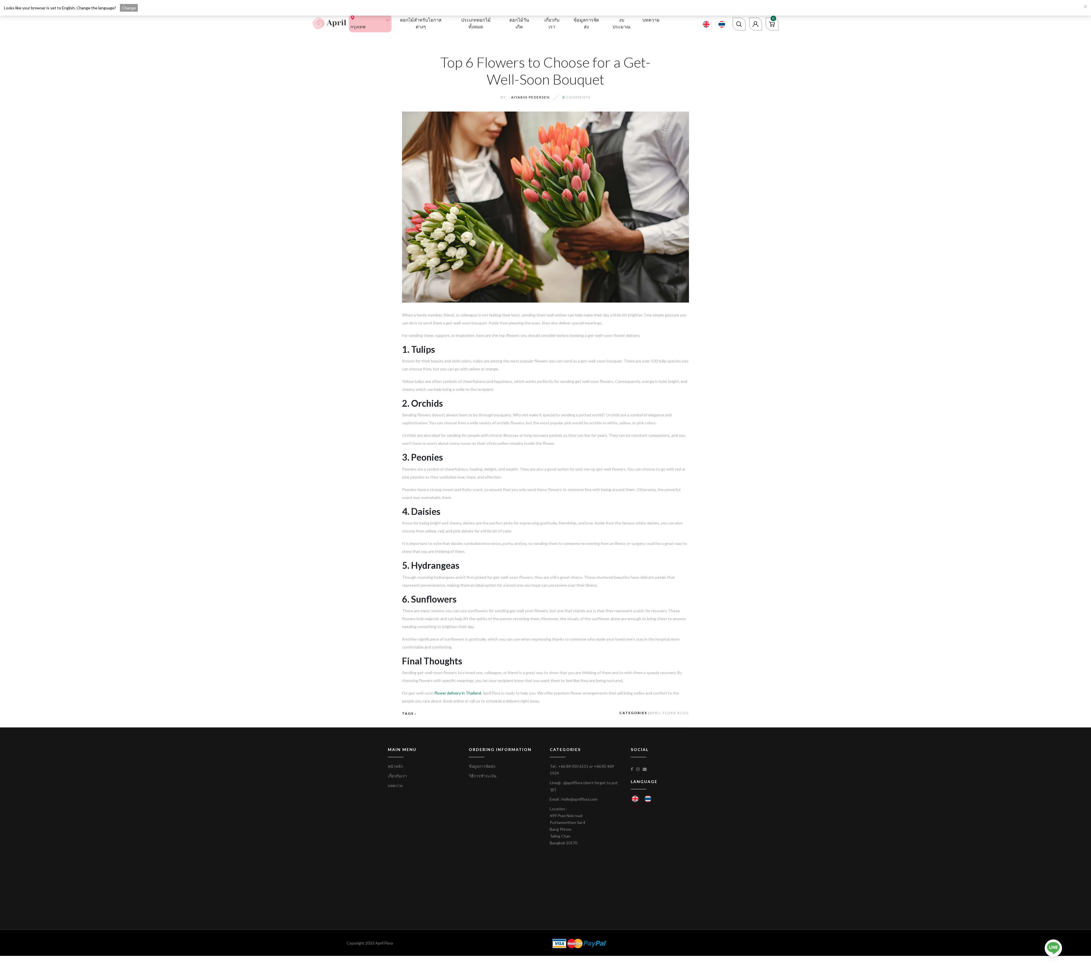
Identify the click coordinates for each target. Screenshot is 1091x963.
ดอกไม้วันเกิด (519, 23)
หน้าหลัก (395, 766)
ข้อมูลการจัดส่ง (586, 23)
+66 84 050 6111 (573, 766)
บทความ (651, 19)
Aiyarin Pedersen (530, 97)
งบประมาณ (621, 23)
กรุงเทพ (358, 26)
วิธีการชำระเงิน (482, 775)
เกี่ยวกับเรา (551, 23)
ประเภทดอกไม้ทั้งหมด (476, 23)
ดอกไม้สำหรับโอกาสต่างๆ (421, 23)
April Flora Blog (669, 713)
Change (129, 7)
